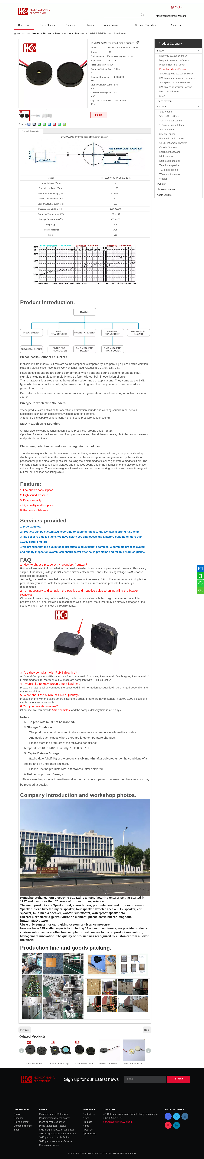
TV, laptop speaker (169, 170)
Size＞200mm (166, 129)
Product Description (31, 131)
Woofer (163, 179)
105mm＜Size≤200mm (171, 125)
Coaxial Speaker (168, 147)
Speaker (161, 106)
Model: (94, 47)
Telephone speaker (169, 165)
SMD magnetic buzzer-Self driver (176, 73)
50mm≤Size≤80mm (169, 116)
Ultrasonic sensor (166, 189)
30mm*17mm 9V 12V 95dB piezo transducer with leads (134, 1063)
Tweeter (161, 184)
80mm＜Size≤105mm (170, 120)
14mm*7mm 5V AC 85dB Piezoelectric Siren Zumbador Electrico (36, 1063)
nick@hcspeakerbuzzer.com (117, 1122)
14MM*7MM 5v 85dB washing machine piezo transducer (85, 1063)
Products (87, 1122)
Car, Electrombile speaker (173, 143)
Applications (89, 1133)
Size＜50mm (166, 111)
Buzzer (160, 50)
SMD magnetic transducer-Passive (177, 78)
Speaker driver (167, 134)
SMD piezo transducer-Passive (175, 87)
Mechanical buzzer (169, 91)
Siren (162, 96)
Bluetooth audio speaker (172, 138)
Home (86, 1126)
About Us (88, 1129)
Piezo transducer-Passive (173, 69)
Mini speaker (166, 156)
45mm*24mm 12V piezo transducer (60, 1063)
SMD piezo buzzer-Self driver (174, 82)
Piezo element (164, 101)
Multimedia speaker (169, 161)
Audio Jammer (164, 195)
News (86, 1118)
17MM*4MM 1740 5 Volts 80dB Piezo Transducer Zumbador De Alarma (109, 1063)
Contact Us (89, 1114)
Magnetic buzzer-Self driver (173, 55)
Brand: (94, 52)
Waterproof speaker (169, 174)
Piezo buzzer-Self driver (172, 64)
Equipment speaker (169, 152)
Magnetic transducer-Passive (174, 60)
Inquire (98, 115)
